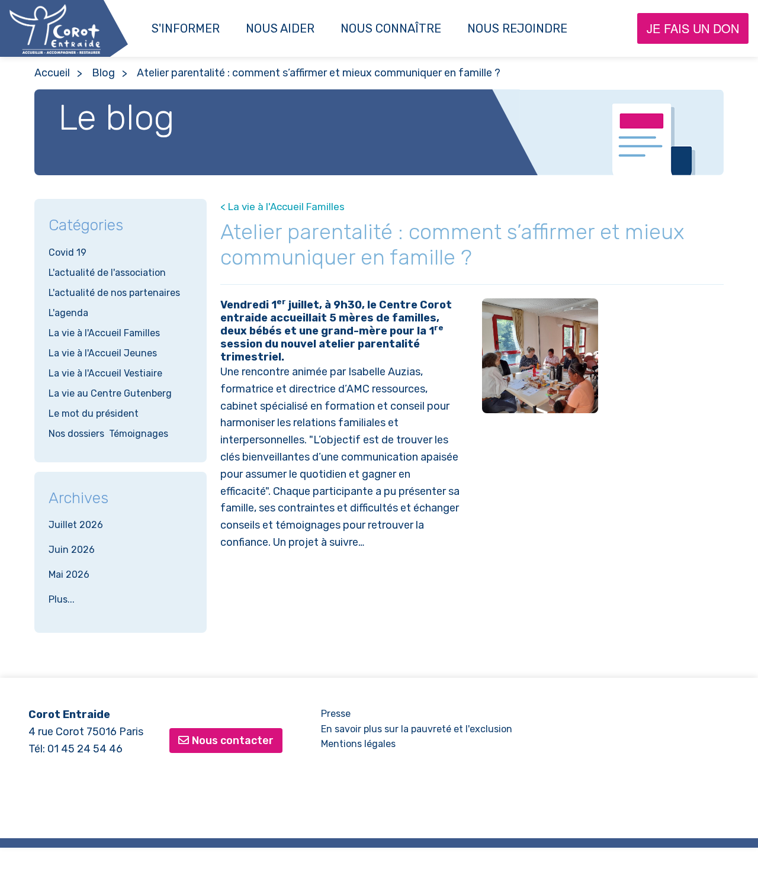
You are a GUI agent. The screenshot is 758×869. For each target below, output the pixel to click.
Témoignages (138, 433)
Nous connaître (391, 28)
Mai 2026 (69, 574)
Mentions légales (358, 743)
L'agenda (68, 312)
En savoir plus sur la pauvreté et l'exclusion (416, 729)
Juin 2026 (72, 549)
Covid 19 (67, 252)
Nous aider (280, 28)
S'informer (186, 28)
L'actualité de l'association (107, 272)
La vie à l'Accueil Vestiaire (105, 373)
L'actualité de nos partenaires (114, 292)
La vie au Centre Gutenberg (110, 393)
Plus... (62, 599)
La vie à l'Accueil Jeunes (103, 353)
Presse (336, 713)
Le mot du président (94, 413)
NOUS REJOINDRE (517, 28)
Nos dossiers (76, 433)
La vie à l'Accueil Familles (104, 333)
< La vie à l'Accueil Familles (282, 207)
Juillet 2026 (76, 524)
